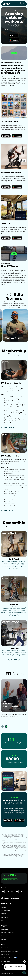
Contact (3, 939)
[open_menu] (24, 4)
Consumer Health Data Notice (10, 951)
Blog (2, 920)
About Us (4, 907)
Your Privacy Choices (7, 958)
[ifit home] (6, 4)
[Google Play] (14, 39)
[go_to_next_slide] (6, 726)
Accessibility (5, 948)
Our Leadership (5, 910)
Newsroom (4, 917)
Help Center (4, 929)
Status (3, 936)
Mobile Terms (5, 954)
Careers (3, 913)
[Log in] (20, 3)
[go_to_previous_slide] (2, 726)
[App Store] (6, 136)
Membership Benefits (7, 932)
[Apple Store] (14, 35)
